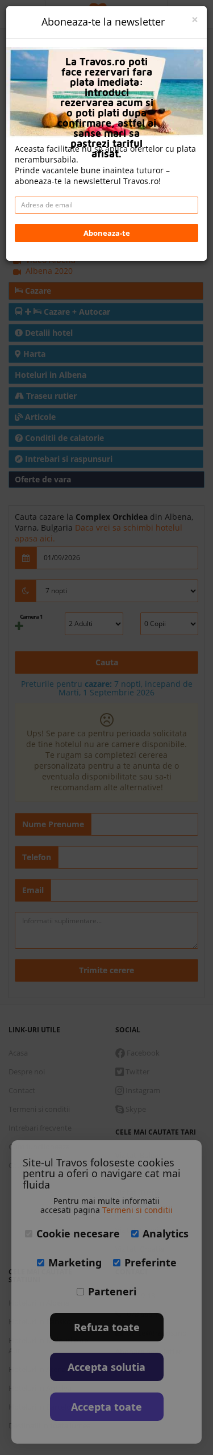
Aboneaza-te (106, 233)
